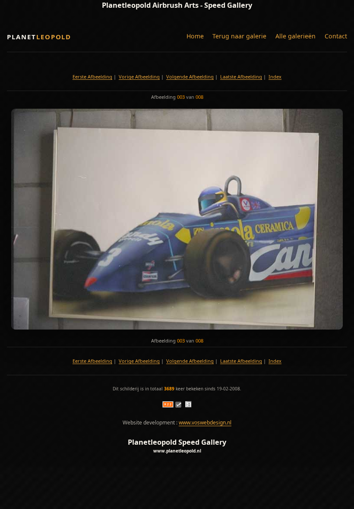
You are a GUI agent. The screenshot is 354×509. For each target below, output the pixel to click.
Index (275, 76)
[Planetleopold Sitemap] (188, 405)
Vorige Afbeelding (139, 76)
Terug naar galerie (239, 36)
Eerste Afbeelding (92, 76)
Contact (336, 36)
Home (195, 36)
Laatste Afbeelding (241, 76)
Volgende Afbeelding (190, 76)
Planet (39, 36)
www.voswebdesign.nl (205, 422)
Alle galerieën (295, 36)
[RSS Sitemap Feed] (168, 405)
